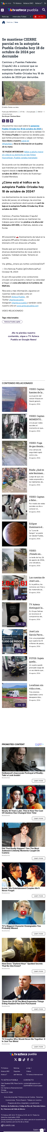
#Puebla (15, 240)
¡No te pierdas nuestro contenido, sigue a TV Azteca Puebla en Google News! (23, 336)
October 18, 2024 (10, 272)
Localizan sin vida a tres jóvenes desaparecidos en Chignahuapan (37, 687)
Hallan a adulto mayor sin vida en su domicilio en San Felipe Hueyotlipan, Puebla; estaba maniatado (22, 155)
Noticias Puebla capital (12, 322)
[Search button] (44, 10)
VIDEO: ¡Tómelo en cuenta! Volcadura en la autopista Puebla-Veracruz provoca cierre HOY (36, 552)
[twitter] (15, 1060)
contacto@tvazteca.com (32, 1083)
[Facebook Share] (11, 120)
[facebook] (28, 1060)
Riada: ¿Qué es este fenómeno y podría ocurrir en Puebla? (36, 471)
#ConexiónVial (9, 237)
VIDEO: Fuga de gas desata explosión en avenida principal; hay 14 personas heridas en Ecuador (36, 444)
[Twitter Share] (3, 120)
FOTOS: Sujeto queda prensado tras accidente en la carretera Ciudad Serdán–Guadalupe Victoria (37, 660)
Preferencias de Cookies (26, 1097)
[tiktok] (23, 1060)
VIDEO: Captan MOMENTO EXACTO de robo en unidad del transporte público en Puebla (36, 417)
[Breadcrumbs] (4, 22)
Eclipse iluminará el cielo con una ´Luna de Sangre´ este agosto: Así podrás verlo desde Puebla (36, 525)
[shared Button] (7, 120)
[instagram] (19, 1060)
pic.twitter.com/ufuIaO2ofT (32, 264)
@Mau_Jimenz (12, 264)
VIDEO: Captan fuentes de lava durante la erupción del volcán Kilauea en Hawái (37, 391)
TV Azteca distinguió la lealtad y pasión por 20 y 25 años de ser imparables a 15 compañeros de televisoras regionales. (37, 606)
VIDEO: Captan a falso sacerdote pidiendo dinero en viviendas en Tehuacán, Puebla (36, 498)
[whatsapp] (32, 1060)
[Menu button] (2, 10)
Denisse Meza (15, 116)
